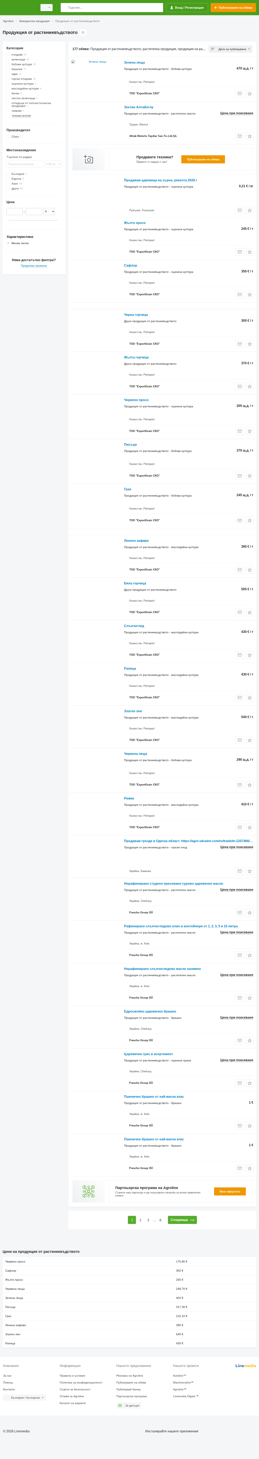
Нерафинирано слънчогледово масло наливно (162, 969)
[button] (249, 93)
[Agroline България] (19, 7)
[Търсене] (64, 7)
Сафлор (130, 265)
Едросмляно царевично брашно (150, 1011)
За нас (7, 1375)
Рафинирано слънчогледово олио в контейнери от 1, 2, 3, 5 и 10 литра (181, 926)
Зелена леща (134, 62)
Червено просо (136, 400)
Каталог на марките (73, 1403)
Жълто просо (135, 223)
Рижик (129, 798)
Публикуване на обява (203, 159)
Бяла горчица (135, 583)
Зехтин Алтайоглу (138, 107)
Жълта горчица (136, 357)
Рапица (130, 668)
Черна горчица (136, 314)
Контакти (9, 1389)
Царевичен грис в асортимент (148, 1054)
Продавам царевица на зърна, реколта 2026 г (160, 180)
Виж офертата (230, 1191)
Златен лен (133, 711)
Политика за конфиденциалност (81, 1382)
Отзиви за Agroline (72, 1396)
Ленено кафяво (136, 540)
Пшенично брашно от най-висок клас (154, 1096)
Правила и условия (72, 1375)
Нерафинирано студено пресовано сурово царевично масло (173, 883)
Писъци (130, 444)
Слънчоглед (134, 626)
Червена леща (135, 753)
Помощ (8, 1382)
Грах (127, 489)
